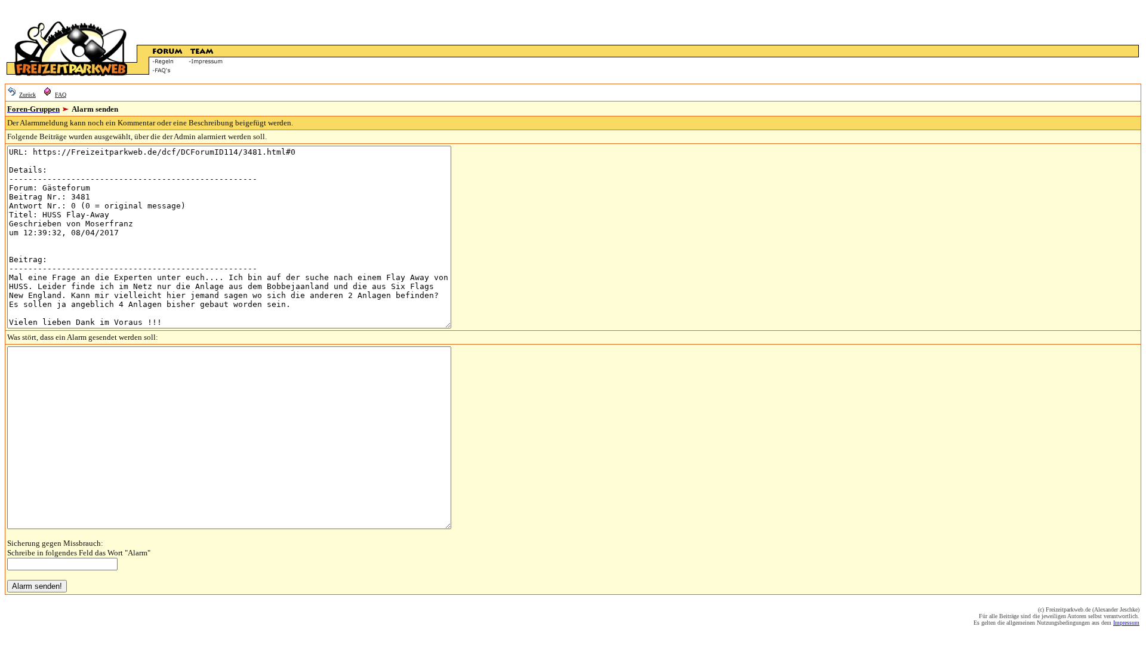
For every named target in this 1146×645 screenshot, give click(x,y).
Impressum (1126, 622)
